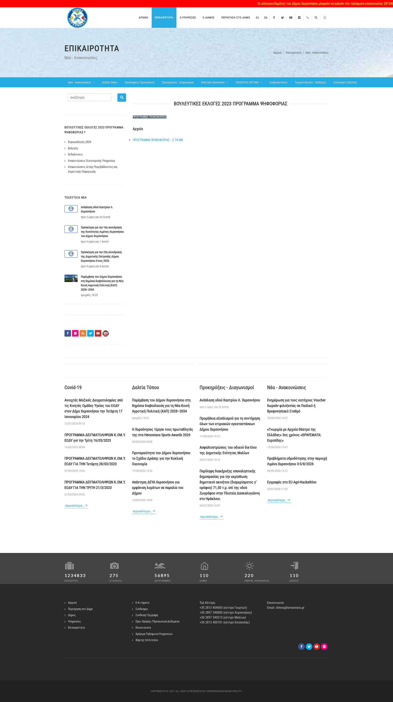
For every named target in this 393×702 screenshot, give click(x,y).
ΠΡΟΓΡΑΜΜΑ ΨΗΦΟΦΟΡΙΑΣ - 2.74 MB (158, 140)
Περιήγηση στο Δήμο (80, 609)
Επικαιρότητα (293, 52)
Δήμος (72, 615)
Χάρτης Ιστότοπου (147, 640)
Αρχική (277, 52)
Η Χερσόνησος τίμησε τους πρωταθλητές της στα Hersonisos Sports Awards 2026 (162, 432)
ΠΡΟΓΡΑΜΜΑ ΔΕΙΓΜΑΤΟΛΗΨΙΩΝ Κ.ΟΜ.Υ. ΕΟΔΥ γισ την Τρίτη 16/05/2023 (95, 438)
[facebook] (301, 646)
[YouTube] (291, 17)
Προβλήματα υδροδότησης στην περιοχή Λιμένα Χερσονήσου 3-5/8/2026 (297, 461)
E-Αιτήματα (142, 602)
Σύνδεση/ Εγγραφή (147, 615)
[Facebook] (274, 17)
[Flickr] (299, 17)
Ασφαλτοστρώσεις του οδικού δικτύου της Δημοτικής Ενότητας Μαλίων (228, 450)
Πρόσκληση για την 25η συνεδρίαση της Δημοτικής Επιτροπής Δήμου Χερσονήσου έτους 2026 (101, 256)
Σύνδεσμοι (142, 609)
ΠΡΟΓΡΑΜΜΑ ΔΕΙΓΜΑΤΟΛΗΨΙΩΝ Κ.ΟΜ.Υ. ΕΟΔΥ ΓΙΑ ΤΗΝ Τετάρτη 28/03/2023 (95, 461)
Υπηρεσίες (74, 621)
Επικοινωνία (143, 627)
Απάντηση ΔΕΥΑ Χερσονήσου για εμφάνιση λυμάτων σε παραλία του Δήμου (157, 487)
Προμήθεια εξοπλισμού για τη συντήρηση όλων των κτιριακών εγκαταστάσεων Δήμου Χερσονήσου (230, 423)
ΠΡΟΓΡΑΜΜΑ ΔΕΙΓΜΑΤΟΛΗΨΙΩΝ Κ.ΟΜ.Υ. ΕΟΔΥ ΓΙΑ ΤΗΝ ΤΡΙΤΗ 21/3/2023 (95, 485)
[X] (309, 646)
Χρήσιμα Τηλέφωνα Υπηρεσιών (154, 634)
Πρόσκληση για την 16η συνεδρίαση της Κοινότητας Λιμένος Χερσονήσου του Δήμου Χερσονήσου (102, 232)
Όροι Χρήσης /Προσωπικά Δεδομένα (157, 621)
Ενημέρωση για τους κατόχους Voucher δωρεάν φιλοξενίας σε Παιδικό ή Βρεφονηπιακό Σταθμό (296, 405)
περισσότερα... (75, 506)
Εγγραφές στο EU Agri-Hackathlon (291, 482)
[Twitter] (282, 17)
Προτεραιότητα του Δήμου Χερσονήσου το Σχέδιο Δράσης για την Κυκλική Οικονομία (161, 458)
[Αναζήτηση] (316, 17)
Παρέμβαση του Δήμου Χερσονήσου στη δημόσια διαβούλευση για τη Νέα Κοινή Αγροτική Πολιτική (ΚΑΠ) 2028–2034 (161, 405)
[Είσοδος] (324, 17)
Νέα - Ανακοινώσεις (317, 52)
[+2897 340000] (308, 17)
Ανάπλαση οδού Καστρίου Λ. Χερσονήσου (230, 400)
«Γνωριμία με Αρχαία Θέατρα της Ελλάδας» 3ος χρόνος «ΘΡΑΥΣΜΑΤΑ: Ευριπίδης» (294, 435)
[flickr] (324, 646)
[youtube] (316, 646)
